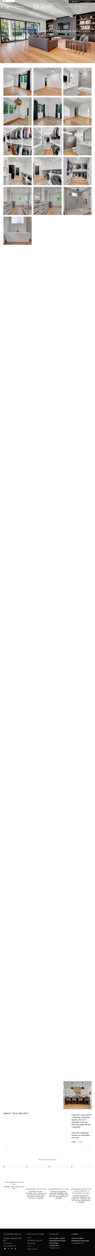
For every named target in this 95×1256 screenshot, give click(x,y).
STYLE (29, 1246)
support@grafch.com (10, 1246)
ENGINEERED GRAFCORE (34, 1240)
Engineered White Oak (36, 1189)
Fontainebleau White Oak (14, 1183)
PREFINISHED (31, 1243)
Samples (88, 1)
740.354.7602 (7, 1243)
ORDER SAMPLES (32, 1249)
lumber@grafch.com (77, 1243)
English (4, 1)
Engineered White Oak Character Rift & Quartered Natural (81, 1191)
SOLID (29, 1237)
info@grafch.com (54, 1248)
